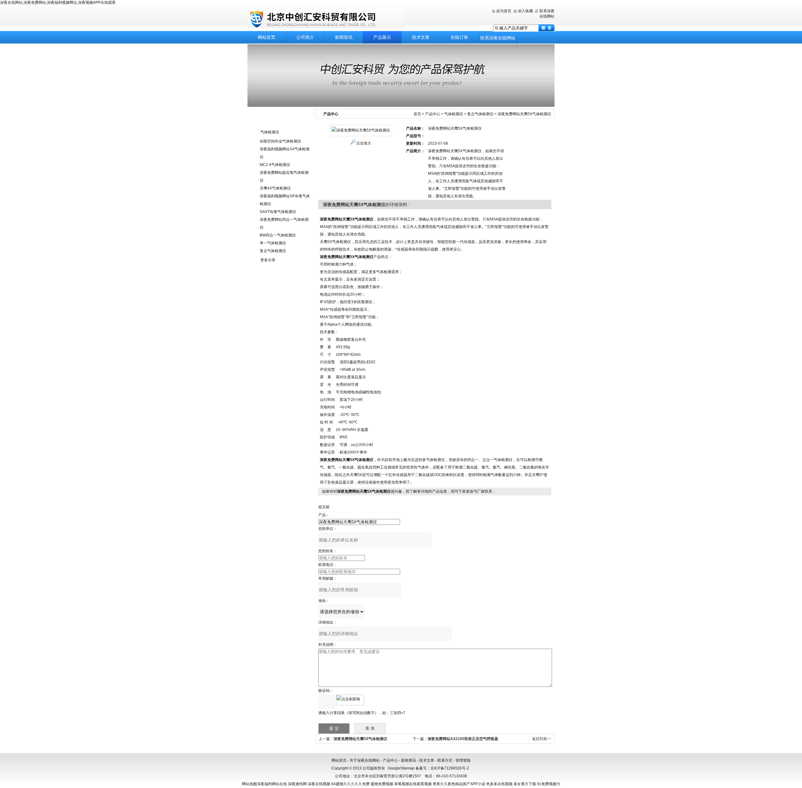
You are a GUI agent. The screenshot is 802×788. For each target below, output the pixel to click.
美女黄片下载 (524, 784)
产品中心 (432, 114)
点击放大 (363, 143)
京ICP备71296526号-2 (449, 768)
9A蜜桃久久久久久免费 (350, 784)
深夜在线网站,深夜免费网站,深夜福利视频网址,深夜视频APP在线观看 (58, 2)
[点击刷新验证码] (350, 700)
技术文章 (421, 37)
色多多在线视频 (499, 784)
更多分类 (267, 260)
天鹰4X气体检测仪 (275, 188)
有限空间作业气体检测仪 (280, 141)
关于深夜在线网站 (365, 760)
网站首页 (266, 37)
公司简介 (305, 37)
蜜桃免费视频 (382, 784)
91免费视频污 (548, 784)
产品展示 (382, 37)
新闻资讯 (343, 37)
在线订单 (459, 37)
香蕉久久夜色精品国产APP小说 (459, 784)
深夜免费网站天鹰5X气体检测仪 (360, 739)
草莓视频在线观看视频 (413, 784)
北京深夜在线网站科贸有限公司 (325, 19)
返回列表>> (541, 739)
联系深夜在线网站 (497, 37)
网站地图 (249, 784)
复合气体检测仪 (273, 251)
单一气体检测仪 (273, 243)
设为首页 (503, 11)
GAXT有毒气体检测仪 (278, 212)
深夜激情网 (297, 784)
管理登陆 (463, 760)
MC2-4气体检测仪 (275, 165)
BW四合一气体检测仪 (278, 235)
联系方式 (444, 760)
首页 (417, 114)
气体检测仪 (269, 132)
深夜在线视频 (319, 784)
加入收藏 (525, 11)
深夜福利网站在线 (272, 784)
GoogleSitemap (401, 768)
